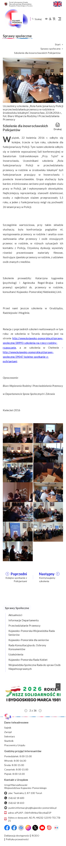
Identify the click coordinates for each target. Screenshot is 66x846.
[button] (33, 694)
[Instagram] (28, 828)
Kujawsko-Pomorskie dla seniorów (28, 640)
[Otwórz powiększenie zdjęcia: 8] (48, 492)
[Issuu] (49, 828)
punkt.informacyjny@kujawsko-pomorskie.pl (32, 807)
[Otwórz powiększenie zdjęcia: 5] (18, 472)
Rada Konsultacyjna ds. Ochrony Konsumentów (27, 647)
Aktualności (15, 615)
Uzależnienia (15, 654)
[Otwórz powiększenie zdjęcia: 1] (18, 432)
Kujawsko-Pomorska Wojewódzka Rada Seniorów (31, 632)
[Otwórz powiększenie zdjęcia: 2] (48, 432)
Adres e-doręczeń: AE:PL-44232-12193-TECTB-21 (34, 819)
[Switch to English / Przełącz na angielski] (57, 3)
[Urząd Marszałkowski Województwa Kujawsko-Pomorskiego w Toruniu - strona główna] (16, 19)
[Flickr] (56, 828)
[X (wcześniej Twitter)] (35, 828)
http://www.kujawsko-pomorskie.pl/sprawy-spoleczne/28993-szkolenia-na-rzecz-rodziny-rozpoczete (33, 343)
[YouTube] (42, 828)
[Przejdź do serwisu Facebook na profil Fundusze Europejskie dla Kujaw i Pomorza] (14, 828)
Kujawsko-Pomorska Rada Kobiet (28, 659)
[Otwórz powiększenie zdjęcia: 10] (48, 511)
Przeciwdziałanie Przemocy (24, 625)
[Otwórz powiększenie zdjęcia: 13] (18, 550)
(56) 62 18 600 (16, 797)
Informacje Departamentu (23, 620)
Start (58, 44)
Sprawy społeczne (50, 48)
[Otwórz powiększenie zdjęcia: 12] (48, 531)
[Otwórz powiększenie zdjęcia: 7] (18, 492)
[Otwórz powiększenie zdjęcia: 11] (18, 531)
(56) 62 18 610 (16, 802)
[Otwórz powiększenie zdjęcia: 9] (18, 511)
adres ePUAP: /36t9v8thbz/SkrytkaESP (29, 812)
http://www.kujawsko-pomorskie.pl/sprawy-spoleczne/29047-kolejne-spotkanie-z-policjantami (28, 357)
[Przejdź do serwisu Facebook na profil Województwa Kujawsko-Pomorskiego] (7, 828)
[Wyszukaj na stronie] (32, 19)
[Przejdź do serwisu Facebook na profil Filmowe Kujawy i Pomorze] (21, 828)
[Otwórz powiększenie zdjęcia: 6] (48, 472)
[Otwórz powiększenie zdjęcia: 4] (48, 452)
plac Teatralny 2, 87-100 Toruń (25, 792)
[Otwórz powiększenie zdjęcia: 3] (18, 452)
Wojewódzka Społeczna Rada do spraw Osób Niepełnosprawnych (34, 666)
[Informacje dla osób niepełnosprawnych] (52, 18)
